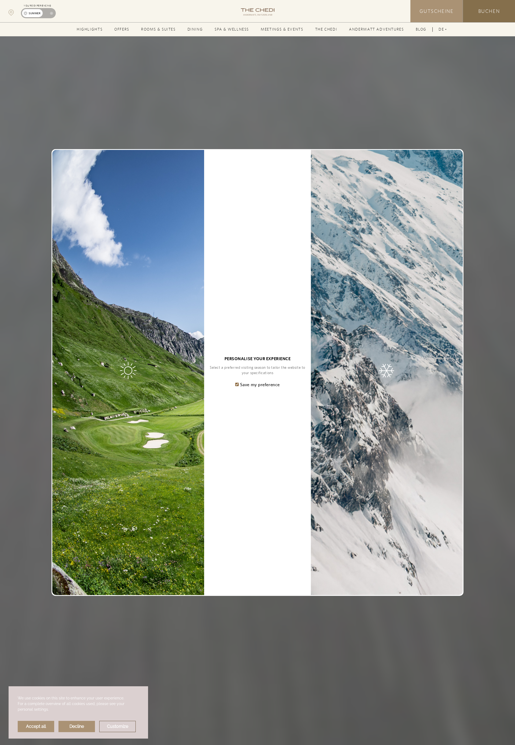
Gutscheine (436, 11)
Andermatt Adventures (376, 29)
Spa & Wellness (232, 29)
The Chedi (326, 29)
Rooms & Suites (158, 29)
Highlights (89, 29)
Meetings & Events (282, 29)
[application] (78, 712)
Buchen (489, 11)
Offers (121, 29)
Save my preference (259, 384)
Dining (195, 29)
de (442, 31)
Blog (421, 29)
